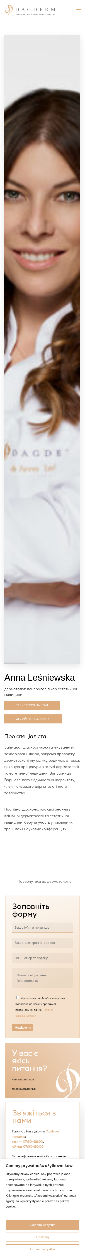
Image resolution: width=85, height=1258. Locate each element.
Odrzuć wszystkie (42, 1249)
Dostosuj (42, 1237)
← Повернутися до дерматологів (42, 881)
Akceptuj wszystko (42, 1225)
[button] (78, 9)
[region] (42, 1208)
